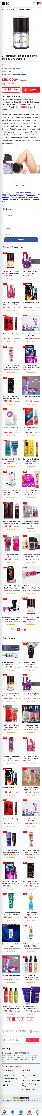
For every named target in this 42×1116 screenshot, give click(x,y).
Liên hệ (5, 1085)
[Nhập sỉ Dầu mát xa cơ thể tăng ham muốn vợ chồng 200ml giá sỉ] (31, 714)
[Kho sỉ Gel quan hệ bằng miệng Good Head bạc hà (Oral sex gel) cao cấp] (11, 901)
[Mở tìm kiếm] (34, 3)
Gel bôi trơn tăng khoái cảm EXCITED (31, 460)
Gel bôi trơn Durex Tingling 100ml (31, 914)
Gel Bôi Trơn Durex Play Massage (11, 757)
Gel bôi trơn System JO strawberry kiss (11, 366)
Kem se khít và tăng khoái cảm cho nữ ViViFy (31, 556)
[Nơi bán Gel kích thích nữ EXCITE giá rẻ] (31, 291)
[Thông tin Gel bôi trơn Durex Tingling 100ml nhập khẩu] (31, 901)
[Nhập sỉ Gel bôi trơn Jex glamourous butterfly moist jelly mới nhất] (11, 839)
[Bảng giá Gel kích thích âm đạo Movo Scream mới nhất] (11, 323)
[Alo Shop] (8, 3)
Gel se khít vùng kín (19, 74)
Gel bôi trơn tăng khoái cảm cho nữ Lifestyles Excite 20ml (11, 399)
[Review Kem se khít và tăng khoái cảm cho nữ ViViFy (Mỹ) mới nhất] (31, 543)
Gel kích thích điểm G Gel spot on (11, 460)
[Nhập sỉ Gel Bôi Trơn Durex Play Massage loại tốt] (11, 745)
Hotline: (12, 1066)
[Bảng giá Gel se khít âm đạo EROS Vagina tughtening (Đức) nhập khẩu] (11, 606)
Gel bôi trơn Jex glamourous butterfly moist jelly (11, 852)
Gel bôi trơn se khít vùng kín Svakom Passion (11, 491)
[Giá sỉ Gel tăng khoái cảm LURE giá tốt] (31, 385)
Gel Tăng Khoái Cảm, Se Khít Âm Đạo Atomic (11, 587)
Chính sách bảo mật (10, 1079)
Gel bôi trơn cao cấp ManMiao (30, 663)
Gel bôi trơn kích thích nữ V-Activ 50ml (31, 335)
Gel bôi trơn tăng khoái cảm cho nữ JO (31, 272)
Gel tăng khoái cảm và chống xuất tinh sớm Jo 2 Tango (31, 524)
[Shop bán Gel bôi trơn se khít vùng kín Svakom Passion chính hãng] (11, 479)
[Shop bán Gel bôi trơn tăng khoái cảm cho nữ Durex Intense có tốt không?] (31, 354)
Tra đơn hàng (32, 1040)
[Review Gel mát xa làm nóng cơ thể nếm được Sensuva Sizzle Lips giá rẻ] (11, 995)
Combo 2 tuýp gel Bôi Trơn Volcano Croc (31, 1007)
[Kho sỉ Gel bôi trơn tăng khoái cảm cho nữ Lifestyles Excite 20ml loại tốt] (11, 385)
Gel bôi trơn (9, 638)
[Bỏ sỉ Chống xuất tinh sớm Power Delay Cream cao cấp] (11, 714)
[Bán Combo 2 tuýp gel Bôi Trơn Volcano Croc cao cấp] (31, 995)
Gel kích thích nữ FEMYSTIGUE (31, 491)
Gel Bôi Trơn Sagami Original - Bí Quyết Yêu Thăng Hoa (31, 790)
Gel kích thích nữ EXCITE (31, 303)
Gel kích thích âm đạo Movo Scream (11, 335)
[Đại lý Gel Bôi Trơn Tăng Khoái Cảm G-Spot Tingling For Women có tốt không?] (31, 575)
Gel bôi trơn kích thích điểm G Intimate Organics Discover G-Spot (11, 273)
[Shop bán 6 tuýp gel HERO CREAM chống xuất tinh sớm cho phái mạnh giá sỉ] (11, 651)
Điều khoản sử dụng (10, 1075)
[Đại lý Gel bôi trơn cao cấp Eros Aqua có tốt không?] (11, 933)
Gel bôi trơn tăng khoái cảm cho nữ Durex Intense (31, 366)
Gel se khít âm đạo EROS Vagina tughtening (11, 618)
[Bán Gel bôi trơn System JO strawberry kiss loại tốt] (11, 354)
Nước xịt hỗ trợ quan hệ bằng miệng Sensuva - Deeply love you (31, 977)
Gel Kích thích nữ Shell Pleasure (31, 429)
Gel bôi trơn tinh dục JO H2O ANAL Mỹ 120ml (31, 945)
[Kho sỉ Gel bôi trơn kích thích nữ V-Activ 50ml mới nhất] (31, 323)
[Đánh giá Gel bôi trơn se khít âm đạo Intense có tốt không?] (31, 606)
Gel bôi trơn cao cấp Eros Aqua (11, 945)
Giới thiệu (6, 1082)
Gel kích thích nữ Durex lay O (11, 429)
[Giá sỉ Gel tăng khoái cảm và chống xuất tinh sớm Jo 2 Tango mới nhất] (31, 510)
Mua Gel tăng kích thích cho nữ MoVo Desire (11, 523)
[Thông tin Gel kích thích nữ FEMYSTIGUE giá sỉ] (31, 479)
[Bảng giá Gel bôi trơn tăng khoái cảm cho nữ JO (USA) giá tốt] (31, 260)
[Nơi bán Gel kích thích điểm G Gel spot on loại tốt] (11, 448)
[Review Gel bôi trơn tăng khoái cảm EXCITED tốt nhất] (31, 448)
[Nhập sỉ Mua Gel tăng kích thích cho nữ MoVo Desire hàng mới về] (11, 510)
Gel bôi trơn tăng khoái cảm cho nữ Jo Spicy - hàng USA (11, 305)
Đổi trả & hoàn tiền (30, 1089)
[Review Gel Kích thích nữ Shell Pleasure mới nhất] (31, 416)
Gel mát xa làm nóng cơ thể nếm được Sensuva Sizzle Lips (11, 1008)
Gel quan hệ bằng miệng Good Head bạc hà (11, 914)
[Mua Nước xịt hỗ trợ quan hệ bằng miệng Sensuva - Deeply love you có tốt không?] (31, 964)
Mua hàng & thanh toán (31, 1081)
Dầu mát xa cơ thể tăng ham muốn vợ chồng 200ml (31, 727)
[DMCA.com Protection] (21, 1098)
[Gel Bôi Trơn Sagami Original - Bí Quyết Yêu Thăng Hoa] (31, 776)
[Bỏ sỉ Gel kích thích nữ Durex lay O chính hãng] (11, 416)
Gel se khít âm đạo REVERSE (11, 556)
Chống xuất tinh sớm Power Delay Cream (11, 726)
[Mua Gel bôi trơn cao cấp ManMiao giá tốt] (31, 651)
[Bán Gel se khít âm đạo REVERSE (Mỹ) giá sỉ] (11, 543)
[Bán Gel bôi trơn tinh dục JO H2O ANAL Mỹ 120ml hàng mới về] (31, 933)
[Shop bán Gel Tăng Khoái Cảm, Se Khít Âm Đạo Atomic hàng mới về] (11, 575)
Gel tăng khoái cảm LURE (31, 396)
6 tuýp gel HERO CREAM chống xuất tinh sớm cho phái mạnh (11, 664)
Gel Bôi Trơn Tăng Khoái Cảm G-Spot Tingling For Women (31, 588)
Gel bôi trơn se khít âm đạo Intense (31, 618)
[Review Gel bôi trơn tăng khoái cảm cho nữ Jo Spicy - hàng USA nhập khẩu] (11, 291)
